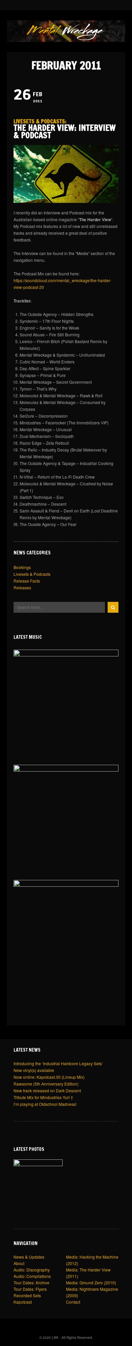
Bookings (22, 567)
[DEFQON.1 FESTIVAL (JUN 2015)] (38, 1183)
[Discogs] (89, 5)
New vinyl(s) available (34, 1070)
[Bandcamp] (56, 5)
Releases (22, 587)
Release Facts (27, 581)
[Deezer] (63, 5)
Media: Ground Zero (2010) (91, 1282)
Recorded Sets (27, 1295)
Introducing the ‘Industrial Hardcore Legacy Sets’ (58, 1063)
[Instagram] (43, 5)
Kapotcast (23, 1302)
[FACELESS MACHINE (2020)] (66, 932)
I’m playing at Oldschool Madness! (45, 1104)
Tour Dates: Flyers (30, 1289)
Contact (73, 1302)
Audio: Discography (32, 1270)
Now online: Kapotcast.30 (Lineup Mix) (49, 1077)
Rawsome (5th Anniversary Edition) (46, 1084)
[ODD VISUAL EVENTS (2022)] (66, 817)
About (19, 1263)
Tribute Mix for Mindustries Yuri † (43, 1097)
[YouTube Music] (83, 5)
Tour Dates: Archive (31, 1282)
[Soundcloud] (49, 5)
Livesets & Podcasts (39, 121)
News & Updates (29, 1257)
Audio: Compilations (32, 1276)
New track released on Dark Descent (47, 1090)
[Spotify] (76, 5)
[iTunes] (70, 5)
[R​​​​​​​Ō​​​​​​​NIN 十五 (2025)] (66, 702)
